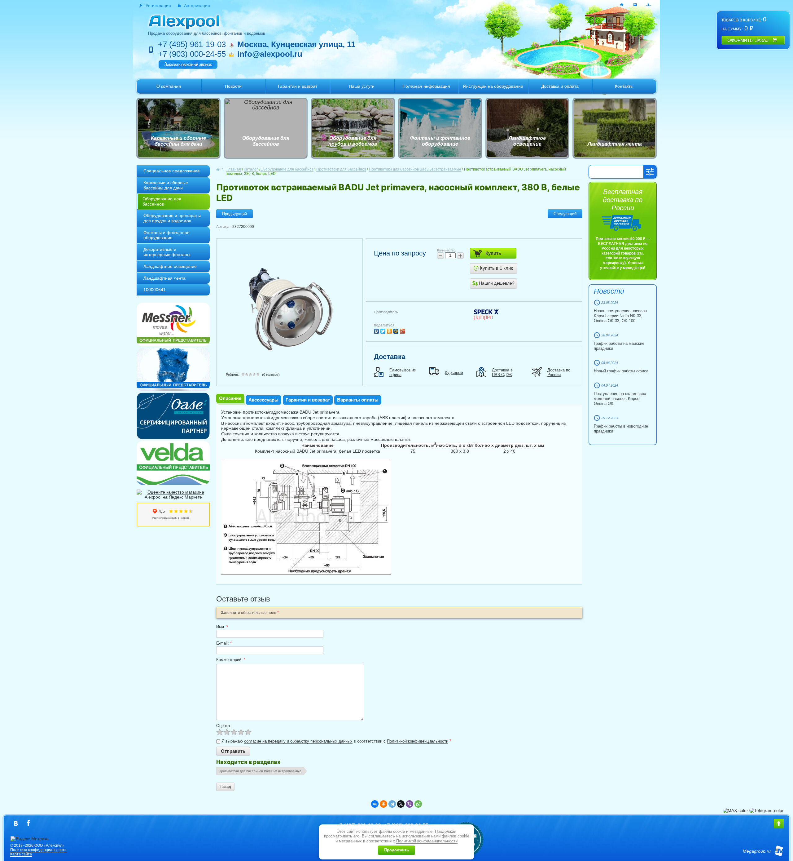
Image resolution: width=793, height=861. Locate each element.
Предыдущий (234, 213)
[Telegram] (392, 804)
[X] (401, 804)
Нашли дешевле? (496, 283)
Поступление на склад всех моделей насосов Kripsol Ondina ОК (620, 398)
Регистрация (158, 5)
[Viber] (409, 804)
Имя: (222, 626)
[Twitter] (383, 330)
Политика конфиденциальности (38, 850)
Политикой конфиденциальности (417, 741)
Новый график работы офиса (621, 371)
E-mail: (224, 643)
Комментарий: (230, 659)
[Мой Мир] (396, 330)
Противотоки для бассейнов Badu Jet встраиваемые (260, 771)
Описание (230, 398)
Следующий (565, 213)
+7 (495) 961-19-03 (192, 44)
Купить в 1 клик (496, 268)
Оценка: (223, 725)
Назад (225, 786)
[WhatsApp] (418, 804)
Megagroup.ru (757, 851)
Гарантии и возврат (308, 399)
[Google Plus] (403, 330)
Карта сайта (21, 854)
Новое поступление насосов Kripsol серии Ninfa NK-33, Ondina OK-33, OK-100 (620, 315)
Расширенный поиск (649, 171)
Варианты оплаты (358, 399)
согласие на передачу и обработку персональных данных (298, 741)
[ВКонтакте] (377, 330)
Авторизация (197, 5)
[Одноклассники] (390, 330)
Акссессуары (263, 399)
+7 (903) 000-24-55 (192, 54)
